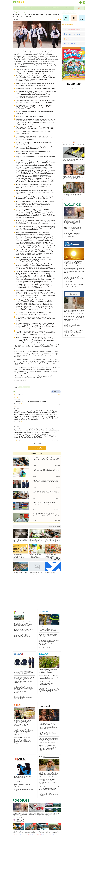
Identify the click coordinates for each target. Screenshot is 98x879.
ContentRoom (54, 526)
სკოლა (23, 12)
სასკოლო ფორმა (26, 387)
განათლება (16, 12)
